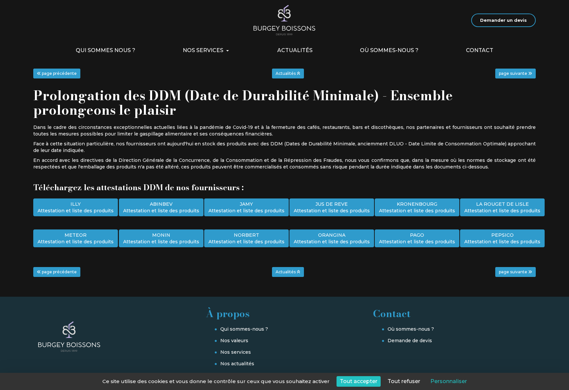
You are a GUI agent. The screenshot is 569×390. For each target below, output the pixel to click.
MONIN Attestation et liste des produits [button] (161, 238)
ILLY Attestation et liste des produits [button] (76, 207)
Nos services (204, 50)
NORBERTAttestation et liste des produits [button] (246, 238)
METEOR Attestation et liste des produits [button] (76, 238)
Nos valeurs (234, 341)
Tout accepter (358, 381)
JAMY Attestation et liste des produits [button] (246, 207)
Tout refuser (404, 381)
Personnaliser (448, 381)
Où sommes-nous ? (389, 50)
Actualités (294, 50)
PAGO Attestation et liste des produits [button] (417, 238)
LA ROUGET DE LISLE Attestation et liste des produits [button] (502, 207)
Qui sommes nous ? (105, 50)
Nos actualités (237, 364)
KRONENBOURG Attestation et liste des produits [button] (417, 207)
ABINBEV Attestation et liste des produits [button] (161, 207)
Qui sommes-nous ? (244, 329)
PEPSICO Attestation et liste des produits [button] (502, 238)
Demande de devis (410, 341)
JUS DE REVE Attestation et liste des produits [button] (332, 207)
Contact (479, 50)
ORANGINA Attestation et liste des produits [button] (332, 238)
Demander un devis (503, 20)
